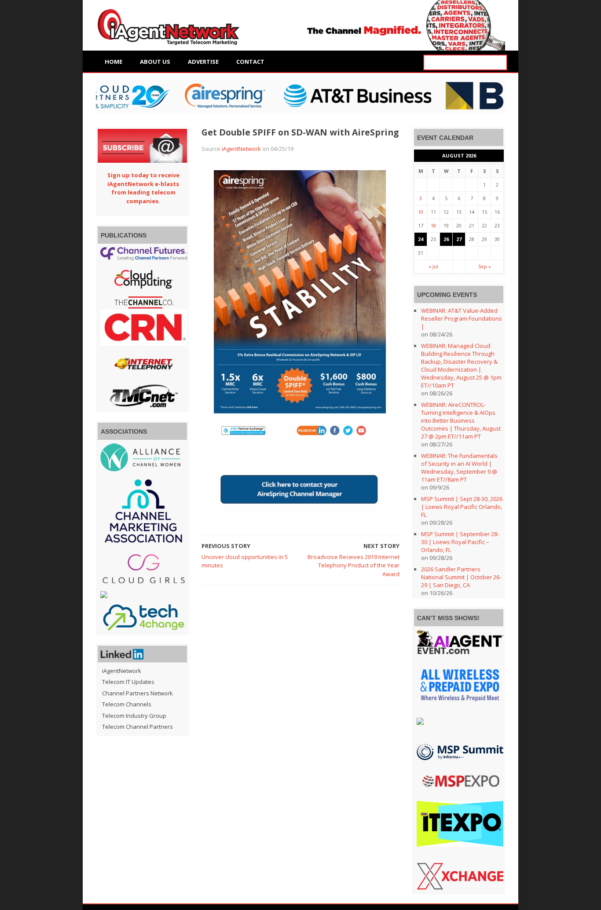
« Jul (433, 266)
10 (420, 211)
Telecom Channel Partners (137, 727)
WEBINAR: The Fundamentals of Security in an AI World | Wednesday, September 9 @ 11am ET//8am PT (459, 467)
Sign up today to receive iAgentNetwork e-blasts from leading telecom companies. (143, 188)
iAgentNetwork (241, 149)
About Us (155, 62)
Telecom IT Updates (128, 682)
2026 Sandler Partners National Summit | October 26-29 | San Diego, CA (461, 577)
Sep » (484, 266)
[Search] (499, 62)
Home (113, 62)
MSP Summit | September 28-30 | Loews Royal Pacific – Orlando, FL (460, 542)
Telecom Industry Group (134, 716)
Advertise (203, 62)
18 (433, 225)
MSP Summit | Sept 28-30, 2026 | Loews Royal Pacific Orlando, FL (461, 507)
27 (459, 239)
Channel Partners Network (137, 693)
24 (420, 239)
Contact (250, 62)
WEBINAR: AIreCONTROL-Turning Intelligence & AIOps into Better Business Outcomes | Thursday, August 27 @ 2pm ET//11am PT (461, 420)
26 (446, 239)
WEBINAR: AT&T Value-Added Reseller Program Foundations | (461, 318)
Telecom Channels (126, 704)
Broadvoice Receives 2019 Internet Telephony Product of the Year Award (353, 565)
